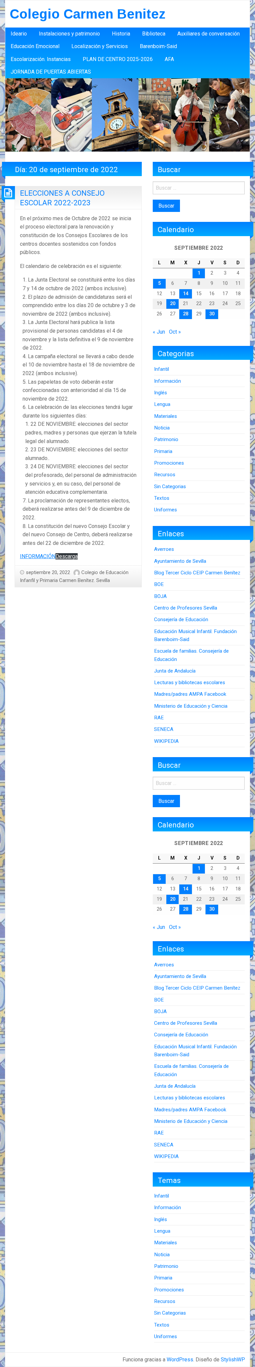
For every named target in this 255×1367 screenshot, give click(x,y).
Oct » (175, 332)
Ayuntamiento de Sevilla (180, 561)
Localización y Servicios (99, 46)
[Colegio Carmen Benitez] (127, 114)
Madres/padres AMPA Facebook (190, 694)
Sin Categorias (170, 486)
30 (211, 314)
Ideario (19, 34)
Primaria (163, 451)
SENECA (163, 729)
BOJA (160, 596)
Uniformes (165, 510)
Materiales (165, 416)
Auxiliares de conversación (208, 34)
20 (172, 303)
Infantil (161, 369)
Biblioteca (153, 34)
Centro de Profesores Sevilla (185, 608)
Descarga (66, 556)
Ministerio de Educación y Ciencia (190, 706)
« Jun (159, 332)
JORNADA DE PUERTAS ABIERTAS (51, 72)
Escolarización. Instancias (41, 59)
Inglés (160, 393)
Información (167, 381)
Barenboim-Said (158, 46)
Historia (121, 34)
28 (185, 314)
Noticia (162, 428)
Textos (161, 498)
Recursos (164, 475)
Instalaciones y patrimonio (69, 34)
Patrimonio (166, 439)
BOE (159, 584)
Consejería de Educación (181, 619)
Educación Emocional (35, 46)
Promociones (169, 463)
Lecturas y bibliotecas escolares (189, 682)
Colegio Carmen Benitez (87, 14)
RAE (159, 718)
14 (185, 293)
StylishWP (233, 1359)
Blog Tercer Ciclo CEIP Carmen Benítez (197, 573)
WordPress (180, 1359)
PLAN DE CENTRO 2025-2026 (118, 59)
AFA (169, 59)
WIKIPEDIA (166, 741)
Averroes (164, 549)
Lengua (162, 404)
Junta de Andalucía (175, 671)
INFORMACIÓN (37, 556)
